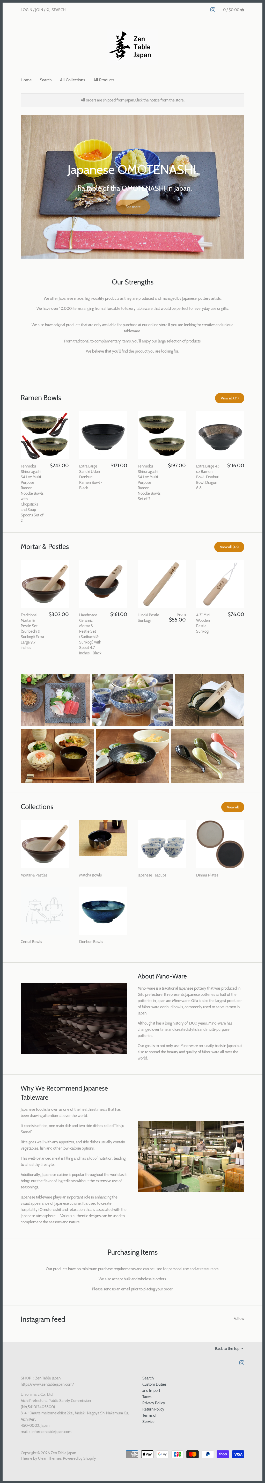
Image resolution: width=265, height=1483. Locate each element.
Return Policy (153, 1409)
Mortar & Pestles (45, 546)
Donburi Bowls (91, 941)
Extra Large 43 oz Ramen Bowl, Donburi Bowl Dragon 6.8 (207, 477)
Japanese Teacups (152, 875)
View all (233, 807)
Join (39, 10)
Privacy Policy (153, 1403)
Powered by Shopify (79, 1458)
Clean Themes (49, 1458)
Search (148, 1378)
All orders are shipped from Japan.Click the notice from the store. (133, 100)
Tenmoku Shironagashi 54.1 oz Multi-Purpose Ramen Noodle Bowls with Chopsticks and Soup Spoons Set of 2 (32, 493)
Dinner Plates (207, 875)
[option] (132, 187)
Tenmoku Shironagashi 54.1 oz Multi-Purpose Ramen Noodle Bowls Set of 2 (149, 482)
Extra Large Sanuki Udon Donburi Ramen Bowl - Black (90, 477)
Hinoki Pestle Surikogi (148, 618)
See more (133, 205)
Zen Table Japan (63, 1453)
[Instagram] (212, 9)
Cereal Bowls (31, 941)
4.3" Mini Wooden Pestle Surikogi (203, 623)
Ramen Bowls (41, 397)
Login (26, 10)
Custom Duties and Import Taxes (154, 1390)
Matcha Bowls (90, 875)
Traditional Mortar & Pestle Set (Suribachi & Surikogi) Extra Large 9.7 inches (32, 631)
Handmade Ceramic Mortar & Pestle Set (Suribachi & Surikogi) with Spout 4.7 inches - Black (90, 634)
